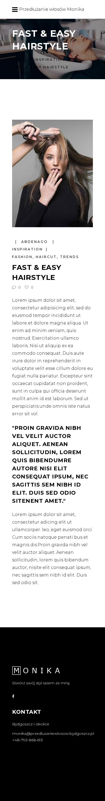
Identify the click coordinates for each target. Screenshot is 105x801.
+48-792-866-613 (27, 740)
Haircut (46, 257)
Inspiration (49, 60)
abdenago (35, 242)
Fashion (22, 257)
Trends (69, 257)
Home (19, 60)
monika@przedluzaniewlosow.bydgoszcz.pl (53, 733)
